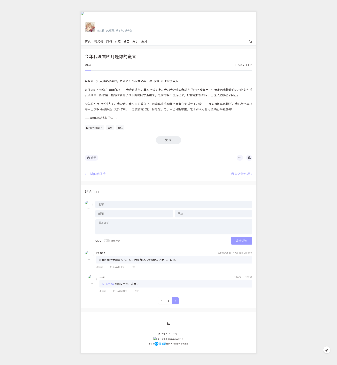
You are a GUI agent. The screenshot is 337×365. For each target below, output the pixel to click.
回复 (133, 266)
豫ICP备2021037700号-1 (169, 333)
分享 (93, 157)
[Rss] (168, 324)
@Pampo (108, 284)
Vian (100, 24)
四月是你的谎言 (94, 127)
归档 (109, 41)
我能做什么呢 (240, 173)
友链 (118, 41)
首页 (88, 41)
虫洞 (144, 41)
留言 (126, 41)
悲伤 (110, 127)
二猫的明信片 (96, 173)
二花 (102, 277)
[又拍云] (160, 343)
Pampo (100, 253)
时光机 (98, 41)
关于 (135, 41)
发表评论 (241, 240)
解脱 (120, 127)
